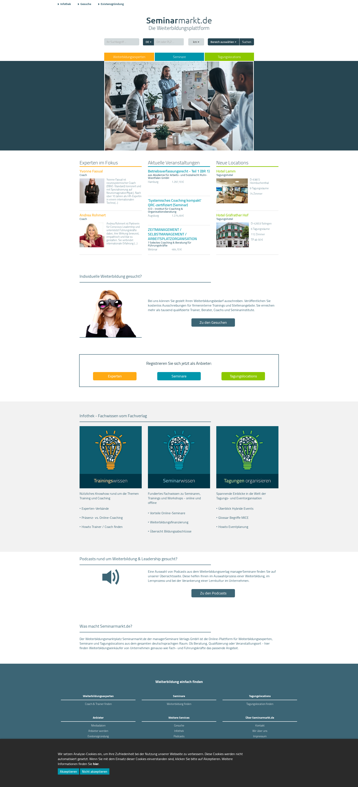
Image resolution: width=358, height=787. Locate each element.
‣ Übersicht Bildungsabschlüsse (169, 531)
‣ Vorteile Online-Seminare (166, 513)
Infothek (65, 3)
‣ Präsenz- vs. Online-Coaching (101, 517)
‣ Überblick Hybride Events (234, 508)
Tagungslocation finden (259, 704)
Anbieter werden (98, 731)
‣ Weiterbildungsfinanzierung (168, 522)
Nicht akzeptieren (94, 771)
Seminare (179, 57)
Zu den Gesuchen (213, 322)
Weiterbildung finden (179, 704)
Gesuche (85, 3)
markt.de (179, 24)
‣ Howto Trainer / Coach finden (101, 526)
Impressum (260, 736)
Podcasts (179, 736)
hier (96, 764)
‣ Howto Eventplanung (232, 526)
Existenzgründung (112, 3)
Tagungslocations (229, 57)
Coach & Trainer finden (98, 704)
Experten (115, 376)
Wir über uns (259, 731)
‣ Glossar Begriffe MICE (232, 517)
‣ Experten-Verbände (94, 508)
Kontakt (260, 725)
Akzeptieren (68, 771)
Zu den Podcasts (213, 593)
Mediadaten (98, 725)
